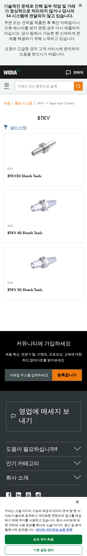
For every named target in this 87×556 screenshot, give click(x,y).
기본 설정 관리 (43, 550)
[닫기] (77, 502)
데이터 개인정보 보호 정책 (54, 530)
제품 (7, 103)
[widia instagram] (38, 496)
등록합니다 (67, 375)
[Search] (78, 86)
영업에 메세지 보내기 (44, 416)
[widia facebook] (8, 496)
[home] (10, 73)
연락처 (78, 72)
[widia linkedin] (18, 496)
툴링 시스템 (23, 103)
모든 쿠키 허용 (43, 539)
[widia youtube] (28, 496)
